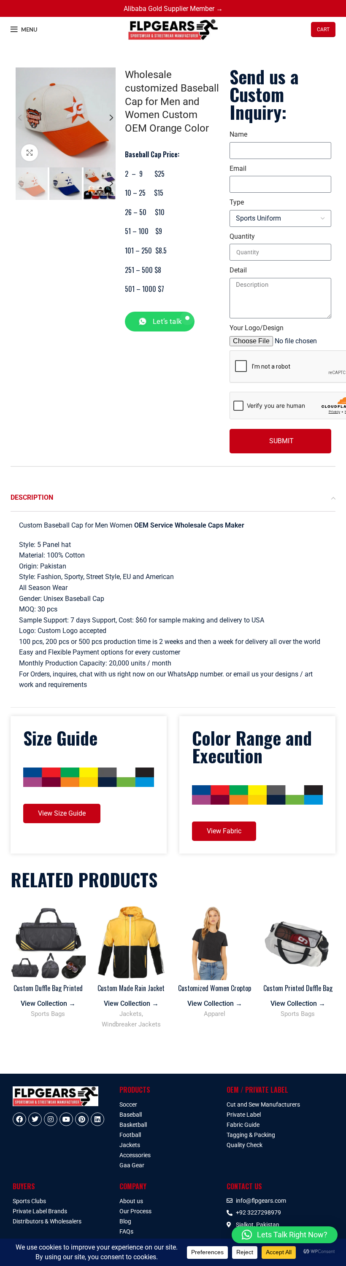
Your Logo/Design (257, 328)
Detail (238, 270)
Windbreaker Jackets (131, 1024)
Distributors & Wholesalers (47, 1221)
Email (238, 168)
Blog (125, 1221)
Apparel (214, 1014)
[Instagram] (50, 1119)
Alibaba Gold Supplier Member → (173, 9)
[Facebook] (19, 1119)
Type (237, 202)
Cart (323, 29)
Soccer (128, 1104)
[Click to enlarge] (29, 152)
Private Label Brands (40, 1211)
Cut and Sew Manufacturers (263, 1104)
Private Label (244, 1114)
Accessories (135, 1155)
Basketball (133, 1124)
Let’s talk (167, 321)
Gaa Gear (131, 1165)
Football (130, 1134)
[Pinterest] (82, 1119)
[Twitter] (35, 1119)
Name (238, 134)
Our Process (135, 1211)
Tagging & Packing (251, 1134)
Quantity (242, 236)
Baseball (130, 1114)
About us (131, 1201)
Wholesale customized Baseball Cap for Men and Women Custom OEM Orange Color (172, 101)
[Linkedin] (97, 1119)
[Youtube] (66, 1119)
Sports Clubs (29, 1201)
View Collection (48, 1003)
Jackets (130, 1014)
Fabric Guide (243, 1124)
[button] (285, 1234)
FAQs (126, 1231)
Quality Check (244, 1145)
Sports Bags (48, 1014)
